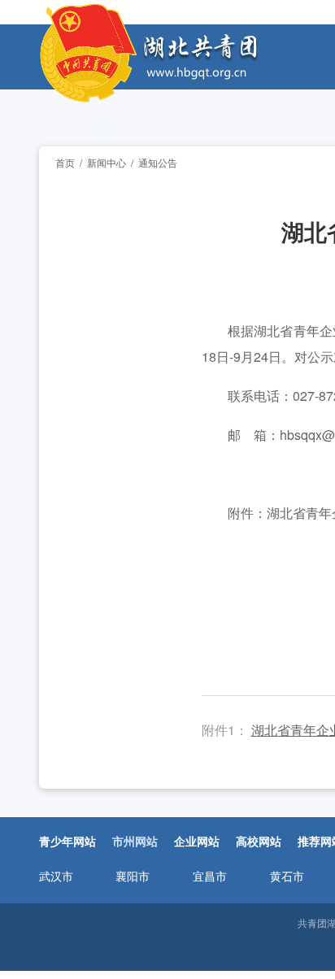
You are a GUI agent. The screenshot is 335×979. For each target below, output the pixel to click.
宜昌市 (210, 876)
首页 (65, 162)
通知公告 (157, 162)
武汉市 (56, 876)
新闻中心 (106, 162)
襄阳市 (132, 876)
